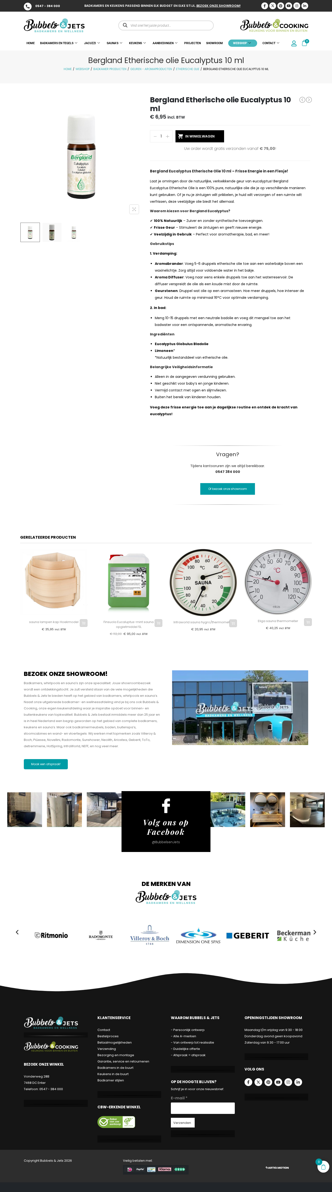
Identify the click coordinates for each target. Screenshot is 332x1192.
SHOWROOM (214, 43)
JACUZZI (90, 43)
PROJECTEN (192, 43)
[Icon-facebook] (264, 5)
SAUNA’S (112, 43)
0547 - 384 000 (47, 6)
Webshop (82, 69)
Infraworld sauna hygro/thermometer (203, 622)
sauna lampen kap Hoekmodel (54, 622)
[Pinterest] (280, 5)
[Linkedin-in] (304, 5)
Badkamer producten (109, 69)
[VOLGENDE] (309, 100)
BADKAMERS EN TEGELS (56, 43)
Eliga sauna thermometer (278, 621)
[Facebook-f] (248, 1082)
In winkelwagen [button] (83, 623)
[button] (17, 932)
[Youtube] (288, 5)
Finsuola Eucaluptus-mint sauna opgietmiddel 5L (129, 624)
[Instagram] (296, 5)
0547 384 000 (227, 471)
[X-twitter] (272, 5)
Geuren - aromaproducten (151, 69)
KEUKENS (135, 43)
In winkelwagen (200, 136)
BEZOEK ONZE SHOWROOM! (218, 5)
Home (68, 69)
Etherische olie (187, 69)
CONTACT (268, 43)
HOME (30, 43)
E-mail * (179, 1098)
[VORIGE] (302, 99)
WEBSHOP (240, 43)
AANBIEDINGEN (163, 43)
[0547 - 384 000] (28, 6)
